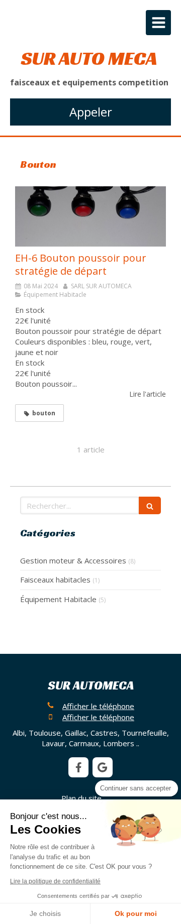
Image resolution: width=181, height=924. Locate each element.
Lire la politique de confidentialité (55, 881)
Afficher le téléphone (98, 706)
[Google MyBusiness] (103, 767)
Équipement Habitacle (58, 599)
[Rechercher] (150, 505)
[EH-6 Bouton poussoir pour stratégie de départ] (90, 216)
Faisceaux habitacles (55, 579)
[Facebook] (78, 767)
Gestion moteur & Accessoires (73, 560)
